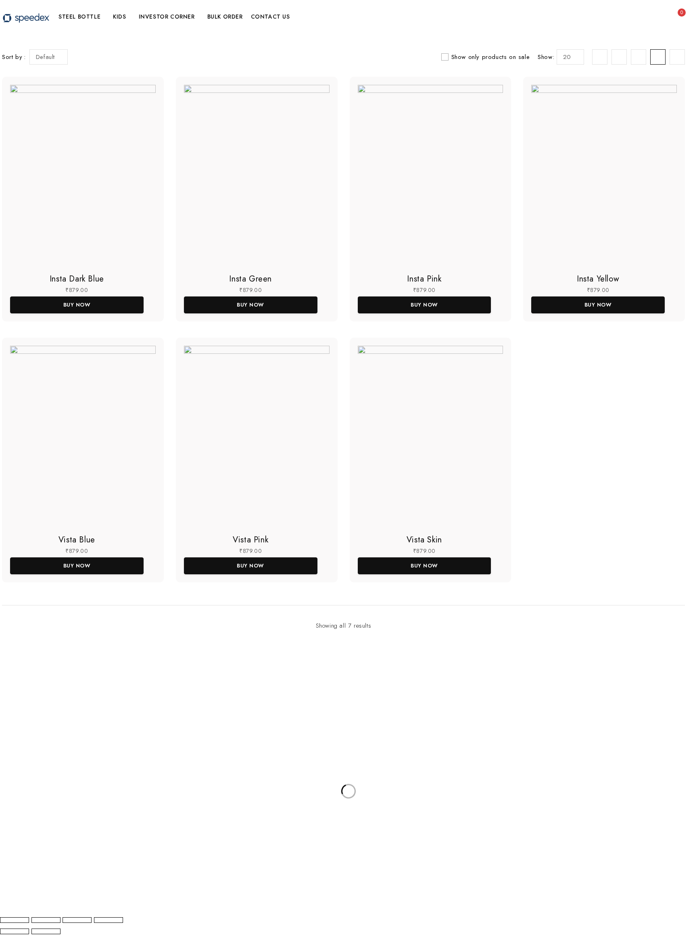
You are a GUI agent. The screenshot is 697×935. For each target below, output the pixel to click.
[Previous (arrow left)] (14, 931)
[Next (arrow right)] (46, 931)
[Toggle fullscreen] (46, 920)
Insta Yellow (598, 279)
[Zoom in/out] (14, 920)
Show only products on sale (490, 57)
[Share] (77, 920)
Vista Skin (424, 540)
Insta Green (250, 279)
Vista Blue (76, 540)
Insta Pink (424, 279)
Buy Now (77, 305)
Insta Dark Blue (77, 279)
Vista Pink (250, 540)
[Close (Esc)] (108, 920)
